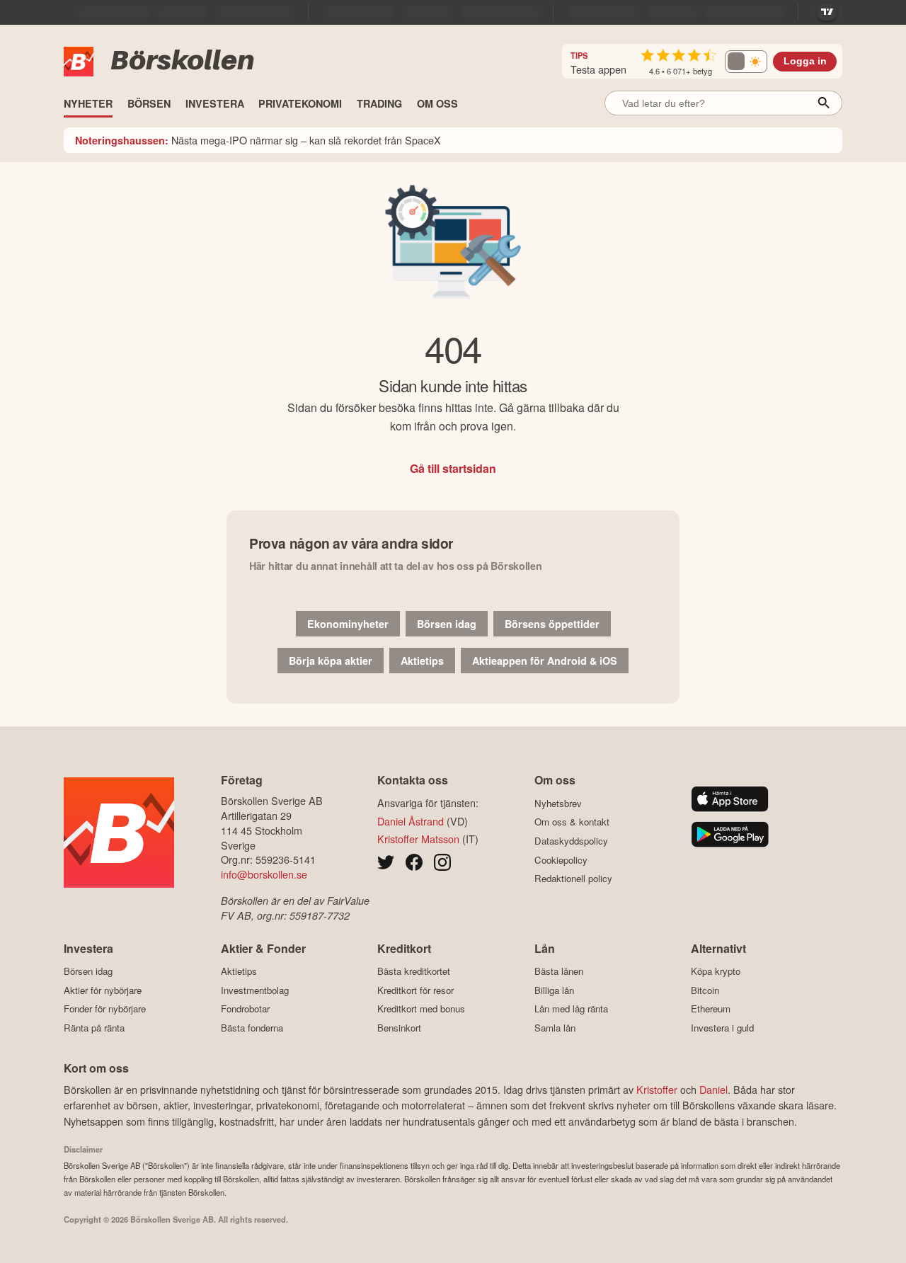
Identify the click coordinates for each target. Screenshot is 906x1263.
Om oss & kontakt (571, 822)
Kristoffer (656, 1089)
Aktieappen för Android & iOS (544, 660)
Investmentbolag (255, 990)
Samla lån (554, 1027)
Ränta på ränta (94, 1027)
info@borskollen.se (264, 874)
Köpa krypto (715, 971)
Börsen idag (446, 624)
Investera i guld (722, 1027)
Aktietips (422, 660)
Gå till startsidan (453, 468)
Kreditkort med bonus (421, 1008)
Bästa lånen (558, 971)
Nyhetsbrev (558, 803)
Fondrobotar (245, 1008)
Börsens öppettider (552, 624)
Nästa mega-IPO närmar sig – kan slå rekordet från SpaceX (258, 139)
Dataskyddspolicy (571, 840)
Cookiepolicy (560, 860)
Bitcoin (705, 990)
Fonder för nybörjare (105, 1008)
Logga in (805, 61)
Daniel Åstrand (410, 820)
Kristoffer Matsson (418, 838)
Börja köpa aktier (330, 660)
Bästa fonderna (252, 1027)
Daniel (713, 1089)
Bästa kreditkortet (413, 971)
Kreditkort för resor (415, 990)
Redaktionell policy (573, 878)
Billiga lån (554, 990)
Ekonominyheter (348, 624)
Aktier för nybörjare (103, 990)
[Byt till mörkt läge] (746, 61)
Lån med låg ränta (571, 1008)
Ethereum (710, 1008)
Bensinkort (399, 1027)
